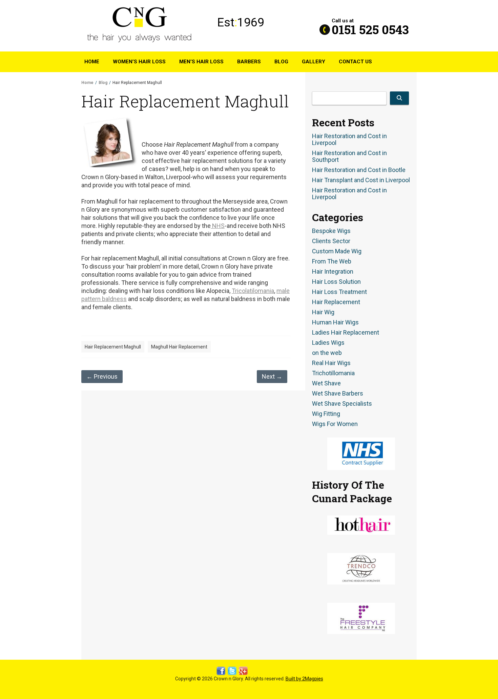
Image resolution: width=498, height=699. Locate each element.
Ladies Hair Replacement (345, 332)
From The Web (331, 261)
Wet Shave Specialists (342, 403)
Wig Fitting (326, 413)
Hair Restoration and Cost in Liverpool (349, 139)
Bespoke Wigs (331, 231)
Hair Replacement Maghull (113, 347)
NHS (218, 225)
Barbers (249, 62)
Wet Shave (326, 383)
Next (272, 376)
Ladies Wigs (328, 342)
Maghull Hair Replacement (179, 347)
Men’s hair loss (201, 62)
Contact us (355, 62)
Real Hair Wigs (331, 363)
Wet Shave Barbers (337, 393)
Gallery (313, 62)
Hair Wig (323, 312)
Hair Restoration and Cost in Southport (349, 156)
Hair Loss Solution (336, 281)
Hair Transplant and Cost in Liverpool (361, 180)
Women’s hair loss (139, 62)
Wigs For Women (335, 424)
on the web (327, 353)
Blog (281, 62)
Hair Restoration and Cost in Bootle (359, 170)
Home (91, 62)
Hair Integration (332, 271)
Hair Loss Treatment (339, 292)
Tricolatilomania (253, 290)
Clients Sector (331, 241)
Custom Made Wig (336, 251)
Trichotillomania (333, 373)
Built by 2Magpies (304, 678)
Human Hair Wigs (335, 322)
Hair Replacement (336, 302)
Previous (102, 376)
